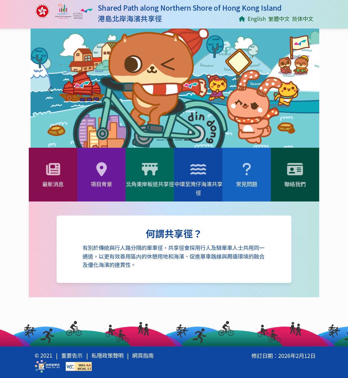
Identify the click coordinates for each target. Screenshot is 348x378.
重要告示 (72, 356)
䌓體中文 (279, 18)
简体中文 (302, 18)
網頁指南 (143, 356)
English (257, 18)
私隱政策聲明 (107, 356)
